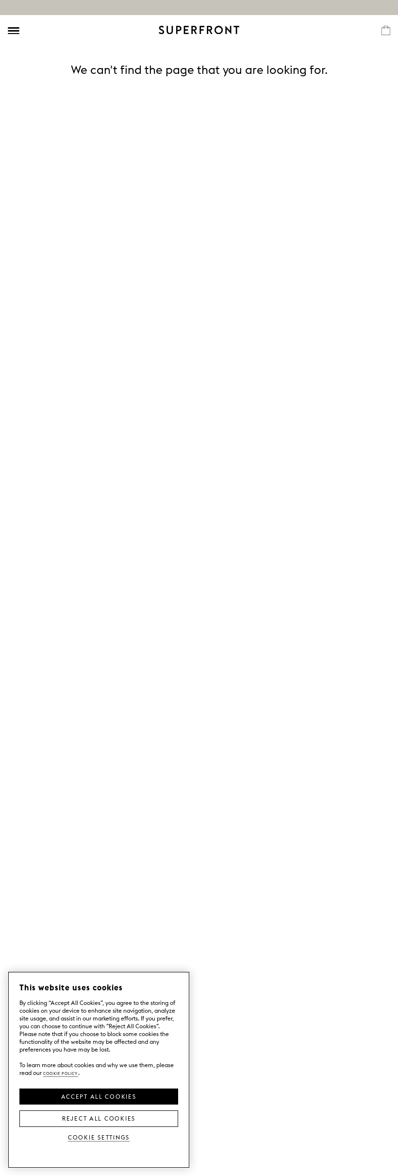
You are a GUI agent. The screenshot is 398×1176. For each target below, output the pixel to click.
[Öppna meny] (13, 30)
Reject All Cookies (98, 1117)
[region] (99, 1069)
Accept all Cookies (98, 1095)
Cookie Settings (99, 1137)
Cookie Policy (60, 1072)
